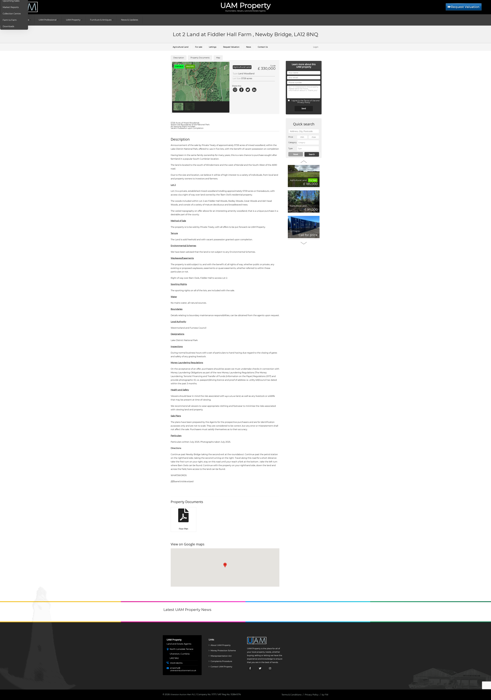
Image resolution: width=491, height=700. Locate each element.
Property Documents (200, 58)
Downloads (8, 26)
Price (290, 137)
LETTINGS (295, 231)
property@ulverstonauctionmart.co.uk (183, 669)
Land (240, 73)
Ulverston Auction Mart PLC (182, 694)
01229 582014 (176, 663)
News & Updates (129, 20)
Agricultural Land (180, 47)
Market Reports (11, 7)
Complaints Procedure (221, 661)
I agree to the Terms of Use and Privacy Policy (305, 101)
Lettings (212, 47)
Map (218, 58)
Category (292, 142)
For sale (198, 47)
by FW (325, 694)
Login (315, 47)
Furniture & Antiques (100, 20)
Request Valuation (465, 7)
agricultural (230, 396)
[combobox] (308, 142)
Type (290, 148)
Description (178, 58)
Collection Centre (12, 13)
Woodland (249, 73)
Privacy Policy (312, 694)
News (248, 47)
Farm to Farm (10, 20)
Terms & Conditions (292, 694)
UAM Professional (47, 20)
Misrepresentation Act (221, 656)
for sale (209, 149)
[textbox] (308, 142)
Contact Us (263, 47)
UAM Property (73, 20)
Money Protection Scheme (223, 650)
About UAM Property (221, 645)
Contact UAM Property (221, 666)
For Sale (313, 180)
